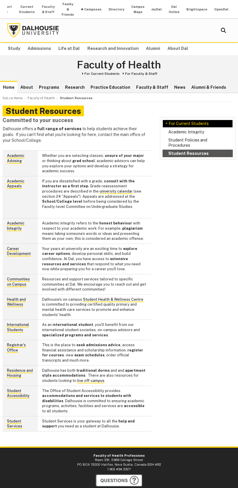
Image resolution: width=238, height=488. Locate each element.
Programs (49, 87)
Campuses (93, 9)
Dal (157, 9)
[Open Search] (223, 30)
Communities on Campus (18, 281)
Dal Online (174, 9)
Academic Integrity (186, 132)
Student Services (14, 424)
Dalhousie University (33, 30)
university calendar (116, 191)
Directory (116, 9)
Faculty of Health (119, 65)
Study (14, 48)
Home (9, 87)
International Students (18, 327)
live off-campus (90, 380)
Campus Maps (138, 9)
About (26, 87)
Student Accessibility (18, 393)
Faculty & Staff (48, 9)
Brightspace (196, 9)
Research (75, 87)
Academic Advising (15, 158)
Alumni (153, 48)
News (179, 87)
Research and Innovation (113, 48)
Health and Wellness (16, 302)
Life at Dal (69, 48)
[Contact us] (119, 480)
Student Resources (188, 153)
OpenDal (221, 9)
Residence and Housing (20, 373)
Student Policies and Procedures (187, 143)
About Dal (177, 48)
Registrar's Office (16, 347)
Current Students (27, 9)
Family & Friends (68, 9)
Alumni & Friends (208, 87)
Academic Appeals (15, 183)
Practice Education (110, 87)
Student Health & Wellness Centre (113, 299)
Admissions (39, 48)
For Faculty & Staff (141, 74)
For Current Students (102, 74)
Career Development (19, 251)
